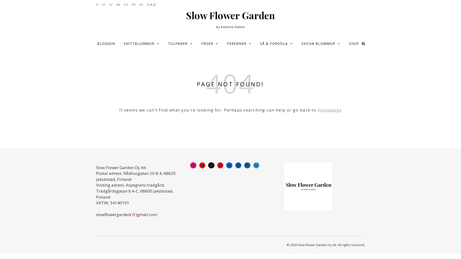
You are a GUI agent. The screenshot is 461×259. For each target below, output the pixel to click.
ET (104, 5)
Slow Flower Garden (230, 15)
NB (118, 5)
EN (134, 5)
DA (126, 5)
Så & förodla (274, 43)
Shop (354, 43)
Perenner (236, 43)
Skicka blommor (318, 43)
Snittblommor (139, 43)
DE (141, 5)
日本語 (151, 5)
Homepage (330, 110)
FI (97, 5)
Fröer (207, 43)
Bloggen (106, 43)
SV (111, 5)
